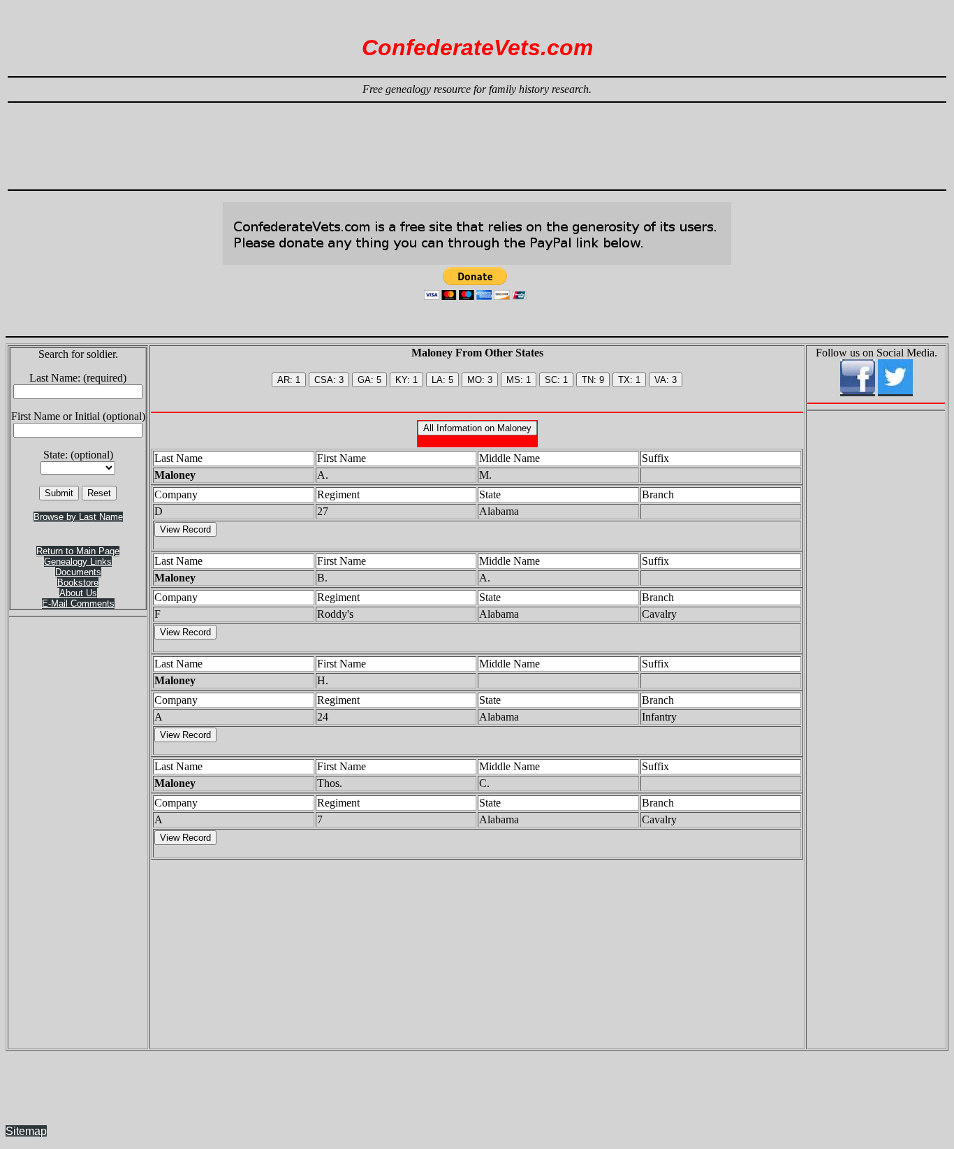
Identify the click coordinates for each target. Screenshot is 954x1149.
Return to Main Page (77, 551)
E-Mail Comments (78, 603)
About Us (78, 593)
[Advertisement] (477, 139)
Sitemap (26, 1131)
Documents (78, 572)
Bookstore (77, 582)
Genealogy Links (78, 561)
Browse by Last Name (78, 517)
